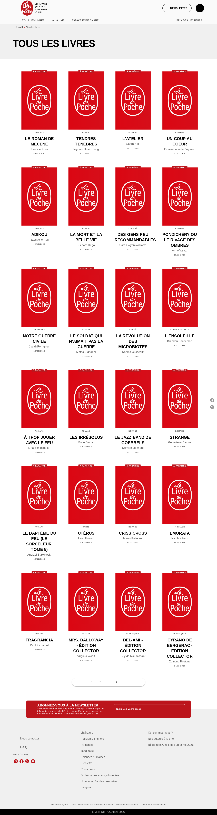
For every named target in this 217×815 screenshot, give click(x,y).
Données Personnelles (127, 804)
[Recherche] (200, 8)
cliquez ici (93, 714)
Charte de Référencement (153, 804)
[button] (177, 8)
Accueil (19, 27)
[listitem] (16, 761)
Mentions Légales (59, 804)
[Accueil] (27, 8)
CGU (73, 804)
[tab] (16, 20)
